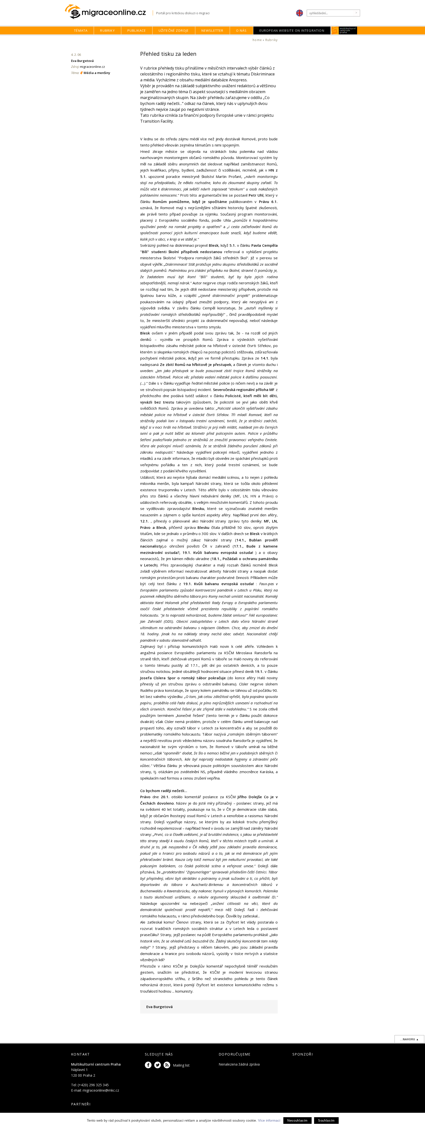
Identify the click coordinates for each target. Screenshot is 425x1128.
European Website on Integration (291, 30)
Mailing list (181, 1065)
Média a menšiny (97, 73)
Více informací (269, 1120)
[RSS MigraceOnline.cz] (168, 1065)
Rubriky (107, 30)
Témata (81, 30)
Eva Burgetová (82, 60)
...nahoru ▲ (409, 1039)
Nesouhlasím (297, 1120)
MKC (344, 30)
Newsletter (212, 30)
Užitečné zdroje (174, 30)
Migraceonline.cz (109, 12)
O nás (241, 30)
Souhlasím (326, 1120)
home (257, 40)
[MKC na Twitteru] (158, 1065)
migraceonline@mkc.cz (101, 1090)
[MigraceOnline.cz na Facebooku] (149, 1065)
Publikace (136, 30)
